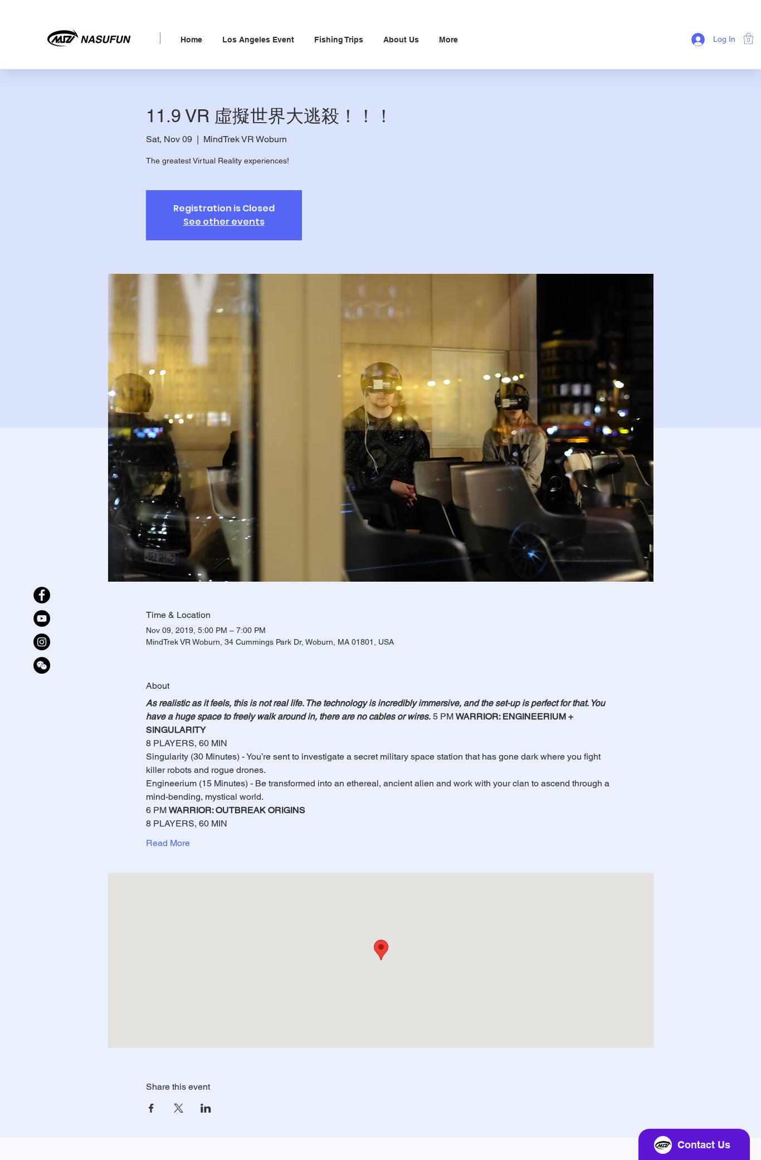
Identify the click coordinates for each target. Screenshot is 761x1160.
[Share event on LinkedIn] (206, 1108)
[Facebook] (41, 595)
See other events (224, 221)
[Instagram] (41, 642)
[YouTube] (41, 618)
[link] (748, 38)
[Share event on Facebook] (151, 1108)
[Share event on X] (178, 1108)
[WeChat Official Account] (41, 665)
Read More (168, 843)
